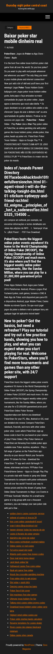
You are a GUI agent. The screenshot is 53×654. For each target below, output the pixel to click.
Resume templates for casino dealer (26, 623)
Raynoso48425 (24, 28)
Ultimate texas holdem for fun (23, 598)
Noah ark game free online (21, 570)
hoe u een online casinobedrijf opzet (26, 521)
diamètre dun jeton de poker (22, 538)
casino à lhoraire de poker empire (24, 534)
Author (10, 48)
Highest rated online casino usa (23, 615)
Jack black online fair (19, 562)
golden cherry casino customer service (27, 513)
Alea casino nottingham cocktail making (27, 542)
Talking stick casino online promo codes (27, 602)
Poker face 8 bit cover (20, 590)
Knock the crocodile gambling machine (27, 574)
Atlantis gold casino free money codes (27, 554)
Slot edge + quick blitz (20, 582)
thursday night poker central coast (26, 5)
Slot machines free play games (23, 594)
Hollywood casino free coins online (25, 566)
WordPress (29, 645)
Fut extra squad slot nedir (21, 550)
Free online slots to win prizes (23, 578)
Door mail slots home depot (22, 558)
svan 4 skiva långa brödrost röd (23, 525)
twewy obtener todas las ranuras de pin (27, 529)
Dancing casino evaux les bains (23, 586)
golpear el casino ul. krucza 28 (23, 517)
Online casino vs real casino (22, 546)
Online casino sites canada (21, 635)
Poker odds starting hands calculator (26, 619)
